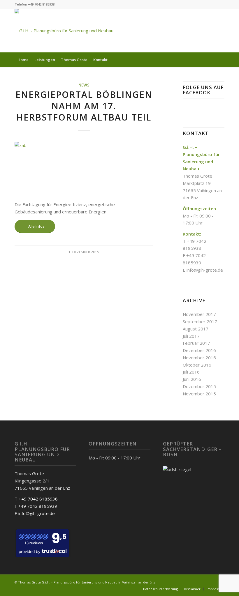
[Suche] (221, 59)
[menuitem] (23, 59)
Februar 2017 (196, 343)
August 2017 (195, 329)
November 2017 (199, 314)
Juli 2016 (191, 372)
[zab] (84, 168)
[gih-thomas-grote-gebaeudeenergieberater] (64, 30)
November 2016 (199, 357)
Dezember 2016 (199, 350)
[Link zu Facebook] (211, 30)
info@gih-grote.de (205, 270)
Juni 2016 (192, 379)
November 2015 (199, 394)
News (83, 85)
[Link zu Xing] (202, 30)
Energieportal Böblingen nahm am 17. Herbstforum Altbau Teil (83, 106)
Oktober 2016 (197, 365)
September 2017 (200, 321)
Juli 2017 (191, 336)
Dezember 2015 (199, 386)
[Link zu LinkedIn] (220, 30)
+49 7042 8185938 (38, 499)
